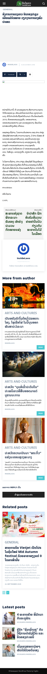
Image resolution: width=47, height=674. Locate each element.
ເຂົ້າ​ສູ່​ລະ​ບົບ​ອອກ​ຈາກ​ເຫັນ (23, 494)
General (8, 9)
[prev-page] (3, 592)
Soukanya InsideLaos (26, 622)
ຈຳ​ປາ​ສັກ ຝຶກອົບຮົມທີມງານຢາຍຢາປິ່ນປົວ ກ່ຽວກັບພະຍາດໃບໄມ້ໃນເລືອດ (33, 223)
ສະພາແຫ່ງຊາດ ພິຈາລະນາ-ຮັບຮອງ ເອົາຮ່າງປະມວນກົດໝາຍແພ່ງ (14, 221)
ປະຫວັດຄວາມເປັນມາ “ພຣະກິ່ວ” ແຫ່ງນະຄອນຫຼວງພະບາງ (23, 455)
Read (40, 347)
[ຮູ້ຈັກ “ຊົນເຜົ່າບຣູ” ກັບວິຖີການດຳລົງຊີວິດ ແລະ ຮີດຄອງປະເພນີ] (8, 633)
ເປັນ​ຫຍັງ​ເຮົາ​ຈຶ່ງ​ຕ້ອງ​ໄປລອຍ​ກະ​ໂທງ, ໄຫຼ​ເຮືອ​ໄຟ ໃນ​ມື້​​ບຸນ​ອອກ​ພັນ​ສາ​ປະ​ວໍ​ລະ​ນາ (22, 322)
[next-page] (7, 592)
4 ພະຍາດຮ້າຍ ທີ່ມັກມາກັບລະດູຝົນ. (30, 616)
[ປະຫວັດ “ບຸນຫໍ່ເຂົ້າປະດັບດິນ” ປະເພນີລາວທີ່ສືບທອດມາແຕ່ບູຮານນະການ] (23, 364)
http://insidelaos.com (23, 261)
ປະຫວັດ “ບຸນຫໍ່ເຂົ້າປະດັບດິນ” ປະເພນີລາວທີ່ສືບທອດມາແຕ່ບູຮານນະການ (21, 391)
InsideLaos (12, 64)
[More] (30, 74)
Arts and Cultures (21, 313)
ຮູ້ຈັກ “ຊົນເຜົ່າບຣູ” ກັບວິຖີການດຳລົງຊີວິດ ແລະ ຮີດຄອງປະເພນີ (30, 633)
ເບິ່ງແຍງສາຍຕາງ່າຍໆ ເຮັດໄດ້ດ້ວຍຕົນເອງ (28, 648)
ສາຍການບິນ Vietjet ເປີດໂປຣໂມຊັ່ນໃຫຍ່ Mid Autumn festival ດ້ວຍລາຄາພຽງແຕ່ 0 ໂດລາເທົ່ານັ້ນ (23, 553)
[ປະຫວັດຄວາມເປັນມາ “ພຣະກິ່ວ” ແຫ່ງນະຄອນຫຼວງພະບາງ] (23, 430)
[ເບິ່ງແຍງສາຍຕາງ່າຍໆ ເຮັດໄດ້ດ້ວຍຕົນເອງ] (8, 650)
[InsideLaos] (4, 64)
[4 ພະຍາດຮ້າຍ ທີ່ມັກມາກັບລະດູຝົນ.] (8, 618)
